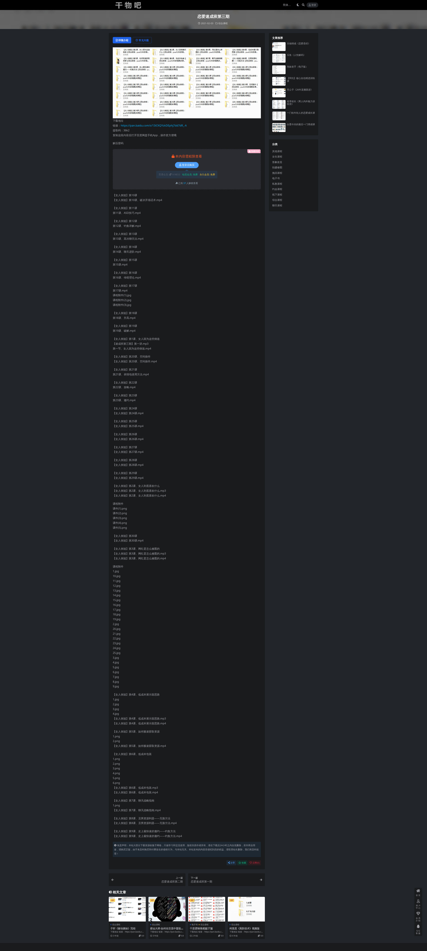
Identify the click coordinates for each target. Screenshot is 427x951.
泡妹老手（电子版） (297, 66)
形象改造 (277, 162)
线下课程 (277, 194)
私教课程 (277, 183)
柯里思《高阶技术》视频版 (245, 928)
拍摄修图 (277, 167)
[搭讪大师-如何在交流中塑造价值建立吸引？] (166, 909)
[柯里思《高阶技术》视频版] (246, 909)
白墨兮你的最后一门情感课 (301, 124)
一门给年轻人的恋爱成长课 (301, 112)
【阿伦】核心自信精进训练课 (301, 79)
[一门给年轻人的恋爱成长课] (279, 116)
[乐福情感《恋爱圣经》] (279, 46)
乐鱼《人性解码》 (296, 54)
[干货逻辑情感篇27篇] (206, 909)
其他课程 (277, 151)
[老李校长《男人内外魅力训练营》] (279, 104)
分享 (233, 863)
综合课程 (223, 23)
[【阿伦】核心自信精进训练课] (279, 81)
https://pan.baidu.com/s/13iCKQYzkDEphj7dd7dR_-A (154, 125)
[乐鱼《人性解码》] (279, 58)
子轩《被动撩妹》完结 (122, 928)
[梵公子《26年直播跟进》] (279, 92)
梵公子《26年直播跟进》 (300, 89)
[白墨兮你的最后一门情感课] (279, 127)
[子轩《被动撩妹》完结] (127, 909)
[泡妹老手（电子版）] (279, 69)
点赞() (256, 863)
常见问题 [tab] (144, 40)
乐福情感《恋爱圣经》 (298, 43)
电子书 (195, 924)
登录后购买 (188, 165)
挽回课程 (277, 172)
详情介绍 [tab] (123, 40)
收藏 (244, 863)
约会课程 (277, 189)
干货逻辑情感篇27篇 (201, 928)
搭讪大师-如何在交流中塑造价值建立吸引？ (166, 930)
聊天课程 (277, 205)
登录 (313, 5)
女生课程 (277, 156)
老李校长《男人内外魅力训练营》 (301, 103)
